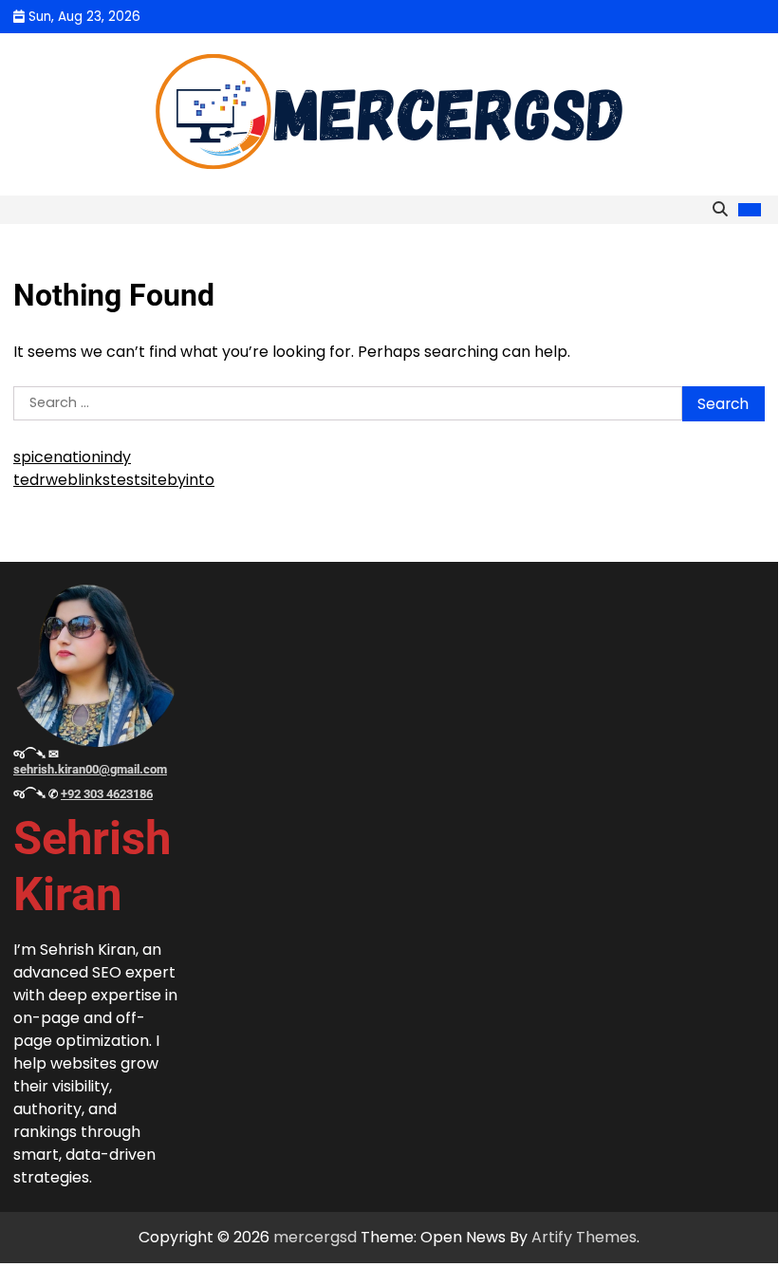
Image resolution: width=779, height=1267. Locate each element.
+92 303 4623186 (107, 794)
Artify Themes (584, 1237)
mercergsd (315, 1237)
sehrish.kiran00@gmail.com (90, 769)
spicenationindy (72, 457)
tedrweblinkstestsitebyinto (113, 480)
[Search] (720, 210)
